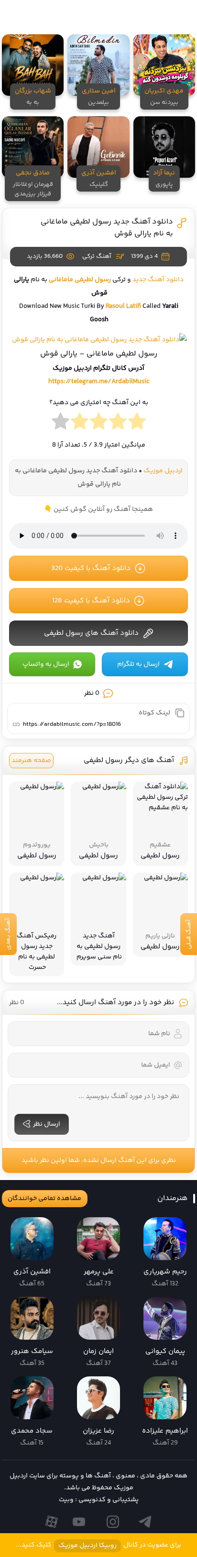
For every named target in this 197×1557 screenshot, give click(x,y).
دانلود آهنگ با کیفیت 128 (91, 600)
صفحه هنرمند (31, 760)
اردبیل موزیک (163, 471)
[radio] (137, 423)
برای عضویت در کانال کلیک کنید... (98, 1545)
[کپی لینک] (179, 713)
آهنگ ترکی (96, 256)
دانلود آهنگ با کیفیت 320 (91, 568)
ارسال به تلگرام (138, 664)
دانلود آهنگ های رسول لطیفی (91, 633)
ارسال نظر (46, 1124)
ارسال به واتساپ (45, 664)
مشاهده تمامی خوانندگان (44, 1198)
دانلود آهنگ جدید (158, 280)
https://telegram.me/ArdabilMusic (98, 382)
